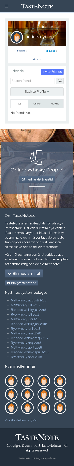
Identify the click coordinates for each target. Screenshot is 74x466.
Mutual (55, 103)
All (19, 103)
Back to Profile (36, 91)
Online (37, 103)
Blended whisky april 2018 (30, 352)
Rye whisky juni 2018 (26, 329)
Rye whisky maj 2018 (26, 343)
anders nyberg (40, 36)
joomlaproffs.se (47, 458)
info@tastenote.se (23, 283)
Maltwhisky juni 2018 (26, 319)
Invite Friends (52, 72)
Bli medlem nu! (26, 273)
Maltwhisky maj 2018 (26, 333)
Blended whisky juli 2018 (28, 310)
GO (59, 81)
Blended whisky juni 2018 (29, 324)
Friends (22, 50)
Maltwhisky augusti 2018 (29, 300)
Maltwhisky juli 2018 (25, 305)
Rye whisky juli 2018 (25, 314)
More (36, 59)
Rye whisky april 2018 (26, 357)
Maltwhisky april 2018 (26, 347)
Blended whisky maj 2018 (29, 338)
